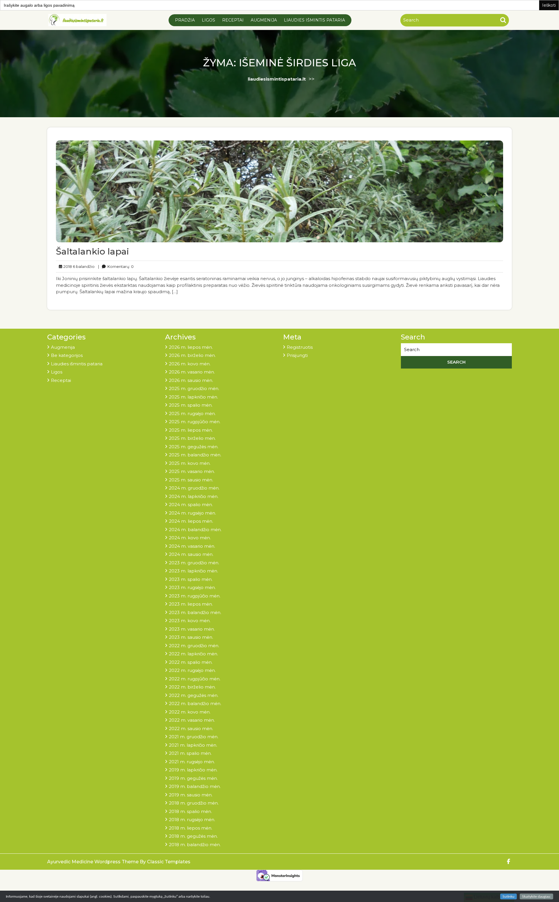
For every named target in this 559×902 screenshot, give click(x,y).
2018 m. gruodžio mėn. (194, 803)
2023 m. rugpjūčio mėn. (194, 596)
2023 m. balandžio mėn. (195, 612)
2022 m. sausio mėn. (191, 728)
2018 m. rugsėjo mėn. (192, 819)
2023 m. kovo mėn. (189, 620)
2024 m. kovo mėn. (190, 537)
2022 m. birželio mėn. (192, 687)
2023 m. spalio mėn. (191, 579)
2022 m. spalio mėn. (191, 662)
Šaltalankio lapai (92, 251)
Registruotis (300, 347)
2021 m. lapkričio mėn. (193, 745)
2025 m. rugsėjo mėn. (192, 413)
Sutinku (508, 896)
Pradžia (185, 20)
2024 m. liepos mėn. (191, 521)
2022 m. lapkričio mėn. (193, 654)
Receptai (233, 20)
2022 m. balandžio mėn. (195, 703)
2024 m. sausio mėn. (191, 554)
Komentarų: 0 (116, 266)
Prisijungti (297, 355)
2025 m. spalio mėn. (191, 405)
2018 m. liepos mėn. (190, 828)
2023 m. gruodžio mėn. (194, 562)
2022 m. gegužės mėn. (193, 695)
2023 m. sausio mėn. (191, 637)
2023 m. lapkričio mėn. (193, 571)
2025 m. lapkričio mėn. (193, 397)
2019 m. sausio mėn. (191, 795)
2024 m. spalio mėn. (191, 504)
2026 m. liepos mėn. (191, 347)
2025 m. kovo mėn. (189, 463)
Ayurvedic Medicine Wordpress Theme (93, 861)
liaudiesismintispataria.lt (277, 79)
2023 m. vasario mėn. (192, 629)
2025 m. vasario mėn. (192, 471)
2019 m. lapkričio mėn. (193, 770)
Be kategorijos (67, 355)
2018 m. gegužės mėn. (193, 836)
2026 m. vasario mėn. (192, 372)
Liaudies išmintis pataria (314, 20)
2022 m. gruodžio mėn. (194, 645)
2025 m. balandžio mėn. (195, 455)
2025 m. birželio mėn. (192, 438)
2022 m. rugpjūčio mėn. (194, 679)
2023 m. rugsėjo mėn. (192, 587)
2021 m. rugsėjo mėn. (192, 761)
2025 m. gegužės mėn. (193, 446)
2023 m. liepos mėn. (191, 604)
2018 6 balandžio (78, 266)
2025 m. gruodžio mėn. (194, 388)
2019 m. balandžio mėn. (195, 786)
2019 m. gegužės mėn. (193, 778)
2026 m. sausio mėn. (191, 380)
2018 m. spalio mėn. (190, 811)
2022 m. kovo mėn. (189, 712)
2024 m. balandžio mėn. (195, 529)
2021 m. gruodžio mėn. (193, 736)
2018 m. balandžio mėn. (195, 844)
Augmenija (264, 20)
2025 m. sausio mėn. (191, 480)
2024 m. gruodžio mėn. (194, 488)
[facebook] (508, 862)
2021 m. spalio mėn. (190, 753)
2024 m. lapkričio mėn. (193, 496)
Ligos (208, 20)
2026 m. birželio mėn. (192, 355)
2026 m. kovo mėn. (189, 364)
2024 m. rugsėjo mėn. (192, 513)
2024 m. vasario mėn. (192, 546)
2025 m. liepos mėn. (191, 430)
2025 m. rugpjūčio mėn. (194, 421)
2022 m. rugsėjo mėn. (192, 670)
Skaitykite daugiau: (536, 896)
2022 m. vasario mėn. (192, 720)
